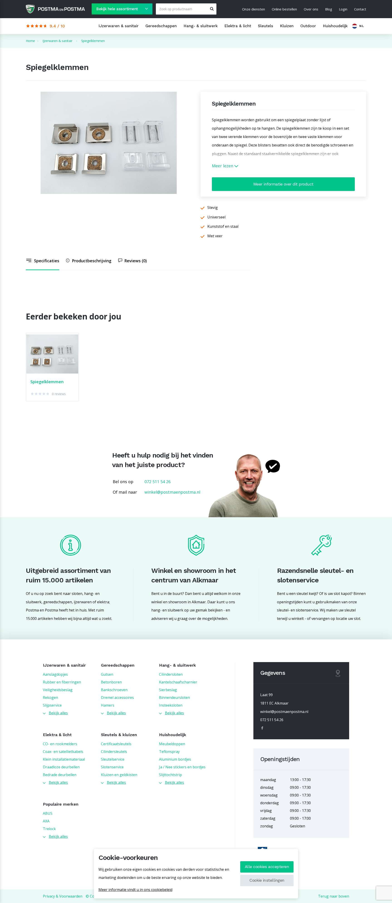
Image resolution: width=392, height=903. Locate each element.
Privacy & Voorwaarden (62, 896)
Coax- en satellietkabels (63, 751)
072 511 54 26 (158, 481)
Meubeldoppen (172, 743)
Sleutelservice (112, 759)
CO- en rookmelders (60, 743)
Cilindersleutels (114, 751)
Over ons (311, 9)
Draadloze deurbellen (61, 766)
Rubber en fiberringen (62, 682)
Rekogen (50, 697)
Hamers (107, 705)
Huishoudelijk (335, 26)
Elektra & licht (237, 26)
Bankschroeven (114, 689)
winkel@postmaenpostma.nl (172, 492)
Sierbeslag (168, 689)
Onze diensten (253, 9)
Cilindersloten (171, 674)
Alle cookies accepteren (267, 866)
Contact (360, 9)
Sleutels (265, 26)
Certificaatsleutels (116, 743)
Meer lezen (223, 165)
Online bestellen (284, 9)
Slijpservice (52, 705)
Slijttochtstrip (170, 774)
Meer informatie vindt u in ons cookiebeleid (135, 889)
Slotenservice (112, 766)
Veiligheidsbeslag (58, 689)
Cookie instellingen (266, 880)
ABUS (47, 813)
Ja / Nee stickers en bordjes (182, 766)
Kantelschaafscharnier (178, 682)
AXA (46, 821)
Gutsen (107, 674)
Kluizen (287, 26)
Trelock (49, 828)
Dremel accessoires (117, 697)
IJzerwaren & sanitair (118, 26)
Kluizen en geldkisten (119, 774)
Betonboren (111, 682)
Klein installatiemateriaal (64, 759)
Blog (328, 9)
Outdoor (308, 26)
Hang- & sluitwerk (201, 26)
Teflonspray (169, 751)
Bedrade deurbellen (59, 774)
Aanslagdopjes (55, 674)
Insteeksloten (170, 705)
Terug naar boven (333, 896)
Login (343, 9)
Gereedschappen (161, 26)
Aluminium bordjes (175, 759)
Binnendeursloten (174, 697)
